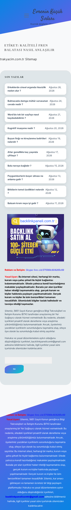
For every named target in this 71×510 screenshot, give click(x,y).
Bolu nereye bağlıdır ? (19, 165)
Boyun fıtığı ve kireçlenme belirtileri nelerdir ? (27, 140)
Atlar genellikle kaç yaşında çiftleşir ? (23, 154)
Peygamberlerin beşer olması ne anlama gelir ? (25, 177)
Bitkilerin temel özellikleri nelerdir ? (26, 191)
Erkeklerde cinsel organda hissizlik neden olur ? (27, 89)
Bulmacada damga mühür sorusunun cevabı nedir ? (28, 102)
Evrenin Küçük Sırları (47, 15)
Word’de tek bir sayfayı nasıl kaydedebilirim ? (23, 116)
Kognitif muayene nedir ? (21, 128)
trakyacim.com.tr (12, 59)
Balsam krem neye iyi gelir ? (23, 203)
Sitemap (31, 59)
